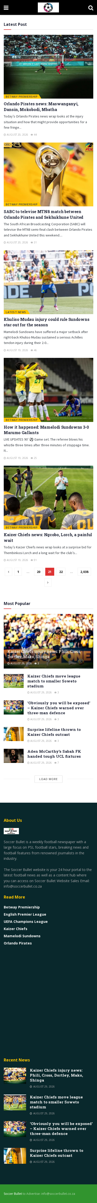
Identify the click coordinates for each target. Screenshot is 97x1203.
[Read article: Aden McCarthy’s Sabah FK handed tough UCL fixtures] (14, 756)
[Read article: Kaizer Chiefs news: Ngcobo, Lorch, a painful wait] (48, 497)
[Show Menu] (6, 7)
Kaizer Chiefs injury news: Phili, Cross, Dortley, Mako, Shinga (44, 654)
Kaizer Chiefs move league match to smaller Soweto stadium (53, 681)
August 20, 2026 (17, 134)
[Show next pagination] (48, 582)
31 (35, 242)
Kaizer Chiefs (15, 928)
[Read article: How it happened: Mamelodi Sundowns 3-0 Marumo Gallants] (48, 390)
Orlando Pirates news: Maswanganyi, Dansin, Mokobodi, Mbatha (41, 106)
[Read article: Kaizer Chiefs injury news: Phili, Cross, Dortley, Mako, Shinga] (15, 1076)
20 (38, 571)
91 (35, 560)
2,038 (84, 571)
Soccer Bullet (13, 1194)
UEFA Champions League (26, 921)
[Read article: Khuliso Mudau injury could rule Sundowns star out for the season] (48, 282)
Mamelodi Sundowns (22, 936)
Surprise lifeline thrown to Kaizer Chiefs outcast (54, 732)
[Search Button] (90, 7)
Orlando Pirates (18, 943)
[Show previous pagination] (8, 572)
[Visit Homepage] (48, 7)
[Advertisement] (48, 1001)
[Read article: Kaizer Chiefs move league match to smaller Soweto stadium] (14, 681)
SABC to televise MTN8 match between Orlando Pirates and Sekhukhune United (43, 214)
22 (61, 571)
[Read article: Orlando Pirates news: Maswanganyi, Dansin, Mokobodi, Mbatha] (48, 67)
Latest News (16, 312)
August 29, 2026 (21, 663)
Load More (48, 779)
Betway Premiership (22, 96)
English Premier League (25, 914)
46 (35, 350)
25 (35, 458)
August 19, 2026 (17, 350)
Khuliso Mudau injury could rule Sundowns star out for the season (46, 322)
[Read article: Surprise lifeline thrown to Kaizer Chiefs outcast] (14, 734)
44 (35, 134)
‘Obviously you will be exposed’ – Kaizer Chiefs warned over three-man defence (58, 707)
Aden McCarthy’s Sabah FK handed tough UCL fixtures (54, 754)
